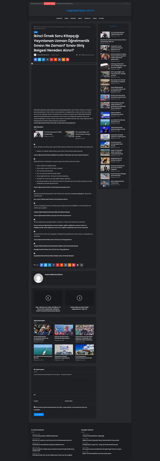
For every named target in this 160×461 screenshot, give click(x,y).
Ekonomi (73, 18)
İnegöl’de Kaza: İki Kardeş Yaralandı (116, 159)
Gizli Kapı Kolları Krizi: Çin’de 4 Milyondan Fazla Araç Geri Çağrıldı (118, 65)
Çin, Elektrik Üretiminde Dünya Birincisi (43, 357)
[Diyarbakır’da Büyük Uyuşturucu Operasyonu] (64, 349)
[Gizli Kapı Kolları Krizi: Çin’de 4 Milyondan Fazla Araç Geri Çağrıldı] (105, 66)
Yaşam (95, 18)
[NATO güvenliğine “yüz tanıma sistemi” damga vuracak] (69, 134)
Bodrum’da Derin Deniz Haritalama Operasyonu (62, 337)
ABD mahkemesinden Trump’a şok (117, 182)
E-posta (36, 401)
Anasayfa (59, 18)
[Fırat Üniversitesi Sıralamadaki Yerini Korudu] (85, 349)
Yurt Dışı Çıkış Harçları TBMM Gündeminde (117, 33)
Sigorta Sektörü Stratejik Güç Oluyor (117, 113)
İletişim (101, 18)
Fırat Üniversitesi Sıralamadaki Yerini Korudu (84, 357)
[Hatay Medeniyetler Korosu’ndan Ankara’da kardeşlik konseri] (43, 330)
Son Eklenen (113, 26)
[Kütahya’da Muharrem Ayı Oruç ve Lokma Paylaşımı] (105, 168)
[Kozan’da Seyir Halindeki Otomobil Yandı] (105, 176)
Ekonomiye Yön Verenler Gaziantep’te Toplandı (118, 81)
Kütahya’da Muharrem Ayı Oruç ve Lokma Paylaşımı (118, 167)
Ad (35, 394)
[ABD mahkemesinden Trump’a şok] (105, 183)
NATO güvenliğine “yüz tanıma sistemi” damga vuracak (83, 134)
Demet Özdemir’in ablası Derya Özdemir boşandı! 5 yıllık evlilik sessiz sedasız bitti (118, 56)
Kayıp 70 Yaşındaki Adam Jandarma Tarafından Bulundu (117, 152)
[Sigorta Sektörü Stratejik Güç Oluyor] (105, 115)
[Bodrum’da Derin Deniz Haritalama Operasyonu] (64, 330)
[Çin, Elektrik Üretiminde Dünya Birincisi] (43, 349)
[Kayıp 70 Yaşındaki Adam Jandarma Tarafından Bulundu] (105, 152)
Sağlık (80, 18)
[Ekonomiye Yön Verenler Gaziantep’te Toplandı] (105, 82)
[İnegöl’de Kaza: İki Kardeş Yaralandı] (105, 161)
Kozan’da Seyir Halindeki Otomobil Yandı (118, 174)
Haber (66, 18)
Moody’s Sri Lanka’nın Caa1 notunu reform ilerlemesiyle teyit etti (113, 40)
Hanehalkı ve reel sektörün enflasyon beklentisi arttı (69, 3)
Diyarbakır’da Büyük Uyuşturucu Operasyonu (62, 357)
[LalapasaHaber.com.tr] (80, 10)
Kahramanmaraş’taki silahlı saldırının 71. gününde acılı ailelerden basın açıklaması (84, 338)
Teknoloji (87, 18)
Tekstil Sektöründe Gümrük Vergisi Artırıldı (118, 128)
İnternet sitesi (68, 401)
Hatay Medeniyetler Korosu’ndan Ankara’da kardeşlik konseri (41, 338)
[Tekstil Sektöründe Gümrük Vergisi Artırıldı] (105, 130)
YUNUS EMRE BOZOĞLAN (43, 55)
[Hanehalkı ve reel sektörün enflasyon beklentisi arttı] (105, 48)
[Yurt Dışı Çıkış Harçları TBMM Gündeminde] (38, 134)
